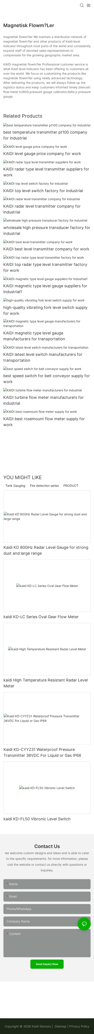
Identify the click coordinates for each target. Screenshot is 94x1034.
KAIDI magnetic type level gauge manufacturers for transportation (34, 336)
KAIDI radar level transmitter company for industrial (42, 209)
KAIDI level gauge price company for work (42, 153)
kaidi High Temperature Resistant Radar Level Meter (45, 683)
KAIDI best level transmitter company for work (46, 249)
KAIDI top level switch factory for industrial (43, 190)
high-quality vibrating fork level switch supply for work (45, 310)
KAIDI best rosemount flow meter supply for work (44, 421)
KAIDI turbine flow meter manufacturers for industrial (43, 400)
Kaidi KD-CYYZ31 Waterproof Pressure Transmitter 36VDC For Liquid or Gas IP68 (42, 752)
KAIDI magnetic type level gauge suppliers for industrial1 (45, 289)
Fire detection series (44, 485)
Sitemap (60, 1026)
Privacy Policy (79, 1026)
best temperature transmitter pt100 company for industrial (45, 135)
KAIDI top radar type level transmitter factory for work (45, 267)
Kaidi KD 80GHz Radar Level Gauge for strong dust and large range (45, 550)
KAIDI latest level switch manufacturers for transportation (42, 357)
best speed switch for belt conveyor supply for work (46, 378)
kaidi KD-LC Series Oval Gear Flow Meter (41, 616)
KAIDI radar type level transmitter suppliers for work (46, 172)
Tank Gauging (15, 485)
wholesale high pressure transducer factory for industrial (46, 230)
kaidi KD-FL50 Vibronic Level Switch (37, 819)
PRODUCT (70, 485)
